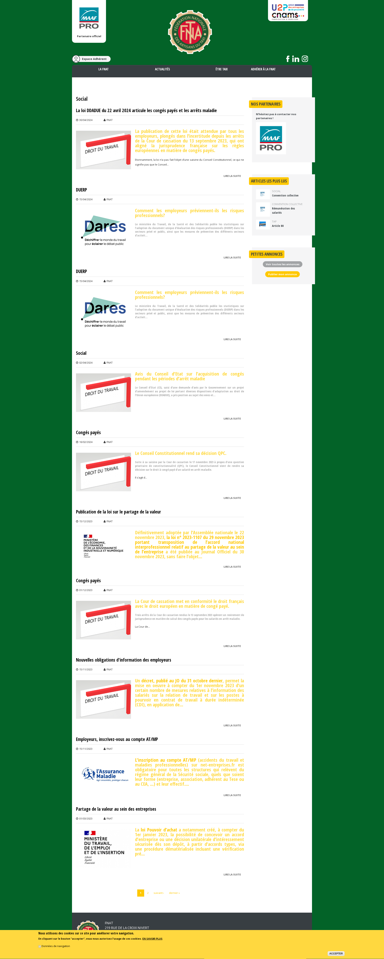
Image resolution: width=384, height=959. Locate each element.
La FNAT (103, 69)
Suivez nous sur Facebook (288, 59)
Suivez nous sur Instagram (305, 59)
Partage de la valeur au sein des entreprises (116, 809)
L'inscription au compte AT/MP (165, 760)
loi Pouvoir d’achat (159, 829)
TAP (274, 221)
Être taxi (222, 69)
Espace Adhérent (94, 59)
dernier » (174, 893)
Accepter (336, 953)
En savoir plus (152, 939)
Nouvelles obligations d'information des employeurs (123, 660)
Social (81, 353)
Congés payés (88, 433)
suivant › (159, 893)
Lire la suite (233, 176)
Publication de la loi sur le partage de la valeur (118, 512)
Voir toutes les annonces (282, 264)
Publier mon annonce (282, 274)
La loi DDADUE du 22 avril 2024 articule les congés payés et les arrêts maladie (146, 111)
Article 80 (278, 226)
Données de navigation (56, 946)
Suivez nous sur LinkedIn (295, 59)
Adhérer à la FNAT (263, 69)
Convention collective (285, 195)
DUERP (81, 190)
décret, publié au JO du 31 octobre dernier (182, 680)
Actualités (162, 69)
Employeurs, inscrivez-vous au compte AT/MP (117, 739)
